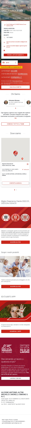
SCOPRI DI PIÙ (15, 286)
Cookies (16, 419)
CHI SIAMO (5, 18)
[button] (15, 108)
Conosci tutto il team (15, 124)
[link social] (4, 50)
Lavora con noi (15, 378)
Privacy (11, 419)
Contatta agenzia (16, 183)
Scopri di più (15, 242)
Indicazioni (26, 169)
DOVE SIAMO (17, 18)
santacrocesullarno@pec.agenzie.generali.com (16, 46)
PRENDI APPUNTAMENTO (15, 55)
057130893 (10, 37)
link (16, 118)
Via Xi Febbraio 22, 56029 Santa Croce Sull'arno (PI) (16, 25)
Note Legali (5, 419)
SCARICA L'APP (15, 331)
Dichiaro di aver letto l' (12, 81)
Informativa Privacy (17, 81)
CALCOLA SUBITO (15, 87)
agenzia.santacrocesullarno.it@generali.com (16, 42)
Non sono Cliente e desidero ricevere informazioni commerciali (16, 83)
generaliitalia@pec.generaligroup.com (12, 423)
